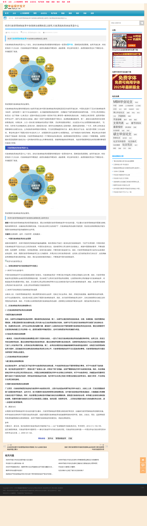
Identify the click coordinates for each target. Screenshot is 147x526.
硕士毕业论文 (122, 134)
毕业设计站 (14, 32)
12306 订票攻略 (118, 171)
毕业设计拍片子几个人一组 (122, 192)
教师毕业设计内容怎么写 (121, 185)
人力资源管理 (18, 2)
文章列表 (118, 123)
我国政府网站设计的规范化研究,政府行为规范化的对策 (127, 168)
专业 (136, 102)
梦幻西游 (128, 127)
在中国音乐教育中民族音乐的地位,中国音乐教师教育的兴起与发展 (127, 188)
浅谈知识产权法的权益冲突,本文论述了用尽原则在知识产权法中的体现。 (30, 474)
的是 (123, 130)
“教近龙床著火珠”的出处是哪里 (123, 161)
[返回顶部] (142, 470)
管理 (26, 2)
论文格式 (132, 141)
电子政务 (41, 2)
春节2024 (136, 122)
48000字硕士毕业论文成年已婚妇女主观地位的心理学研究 (77, 463)
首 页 (4, 2)
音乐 (124, 148)
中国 (114, 105)
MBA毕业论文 (123, 101)
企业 (10, 2)
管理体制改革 (32, 32)
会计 (120, 109)
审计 (138, 112)
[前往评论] (142, 465)
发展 (68, 2)
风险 (129, 148)
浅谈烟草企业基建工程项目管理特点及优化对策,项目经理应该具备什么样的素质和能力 (127, 182)
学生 (133, 112)
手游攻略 (117, 119)
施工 (127, 123)
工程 (114, 116)
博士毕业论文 (118, 112)
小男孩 (142, 487)
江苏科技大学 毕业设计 (121, 164)
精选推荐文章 (47, 488)
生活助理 (116, 130)
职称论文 (116, 138)
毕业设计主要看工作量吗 (66, 467)
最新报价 (118, 126)
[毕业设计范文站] (14, 4)
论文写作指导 (119, 141)
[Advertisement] (64, 511)
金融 (119, 148)
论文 (130, 138)
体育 (125, 109)
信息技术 (131, 109)
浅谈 (63, 2)
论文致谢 (116, 145)
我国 (129, 116)
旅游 (53, 2)
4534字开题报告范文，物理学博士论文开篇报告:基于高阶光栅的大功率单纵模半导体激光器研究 (30, 467)
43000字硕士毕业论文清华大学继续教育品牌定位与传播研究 (78, 460)
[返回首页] (142, 459)
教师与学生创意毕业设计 (14, 470)
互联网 (121, 105)
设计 (136, 145)
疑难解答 (60, 488)
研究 (128, 130)
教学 (125, 119)
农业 (137, 109)
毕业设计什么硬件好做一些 (15, 463)
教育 (130, 119)
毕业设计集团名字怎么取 (121, 175)
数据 (47, 2)
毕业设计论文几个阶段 (120, 178)
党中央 (11, 18)
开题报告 (122, 116)
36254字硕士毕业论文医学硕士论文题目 (19, 460)
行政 (39, 32)
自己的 (125, 138)
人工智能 (138, 105)
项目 (58, 2)
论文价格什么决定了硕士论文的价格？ (71, 470)
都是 (114, 148)
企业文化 (33, 2)
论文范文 (127, 144)
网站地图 (54, 488)
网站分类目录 (38, 488)
